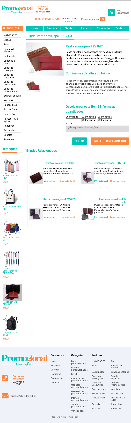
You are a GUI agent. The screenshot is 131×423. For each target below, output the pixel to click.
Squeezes (9, 139)
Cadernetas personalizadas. (79, 379)
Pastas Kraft (11, 114)
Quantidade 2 (89, 117)
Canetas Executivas (10, 83)
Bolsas (7, 44)
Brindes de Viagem (9, 50)
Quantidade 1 (72, 117)
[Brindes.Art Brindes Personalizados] (16, 12)
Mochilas (8, 100)
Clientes (69, 28)
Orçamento (103, 28)
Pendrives (9, 126)
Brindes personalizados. (79, 368)
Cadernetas (10, 56)
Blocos (7, 40)
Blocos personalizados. (79, 362)
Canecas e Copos (9, 62)
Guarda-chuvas (12, 96)
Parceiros (86, 28)
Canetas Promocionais (11, 90)
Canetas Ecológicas (9, 69)
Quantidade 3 (105, 117)
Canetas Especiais (9, 76)
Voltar (79, 141)
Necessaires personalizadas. (79, 392)
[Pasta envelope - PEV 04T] (45, 59)
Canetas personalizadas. (79, 386)
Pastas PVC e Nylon (11, 120)
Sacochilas (10, 130)
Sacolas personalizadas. (79, 405)
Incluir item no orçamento (110, 141)
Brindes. (75, 374)
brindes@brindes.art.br (47, 19)
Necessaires (10, 105)
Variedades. (77, 411)
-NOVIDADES (10, 35)
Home (35, 28)
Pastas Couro (11, 109)
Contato (120, 28)
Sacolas (8, 135)
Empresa (52, 28)
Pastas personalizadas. (79, 399)
